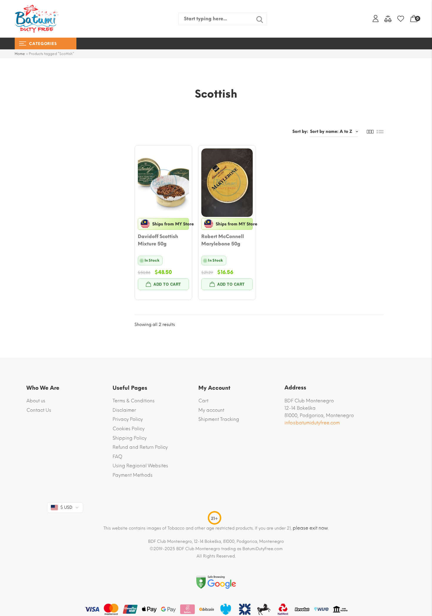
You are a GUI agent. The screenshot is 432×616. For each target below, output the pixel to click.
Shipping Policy (130, 438)
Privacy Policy (128, 419)
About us (35, 401)
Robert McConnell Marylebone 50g (222, 240)
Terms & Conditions (134, 401)
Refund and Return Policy (140, 447)
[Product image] (163, 182)
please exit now (310, 528)
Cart (203, 401)
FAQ (117, 456)
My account (211, 410)
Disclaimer (124, 410)
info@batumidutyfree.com (312, 423)
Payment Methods (133, 475)
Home (20, 54)
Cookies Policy (129, 428)
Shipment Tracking (218, 419)
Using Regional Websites (140, 465)
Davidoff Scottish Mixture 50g (158, 240)
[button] (163, 284)
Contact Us (38, 410)
